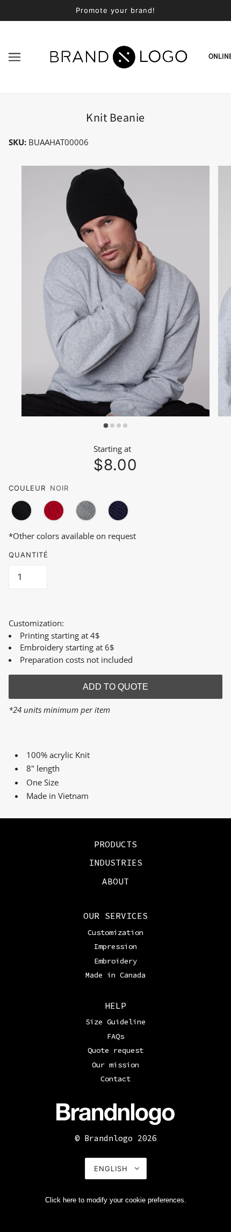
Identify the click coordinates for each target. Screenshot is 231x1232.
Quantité (28, 554)
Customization (115, 932)
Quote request (115, 1050)
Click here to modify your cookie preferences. (115, 1200)
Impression (115, 946)
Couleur (27, 488)
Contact (115, 1079)
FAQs (115, 1036)
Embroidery (115, 961)
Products (115, 844)
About (115, 881)
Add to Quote (115, 686)
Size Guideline (115, 1021)
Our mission (115, 1065)
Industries (115, 862)
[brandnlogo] (119, 56)
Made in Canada (115, 975)
